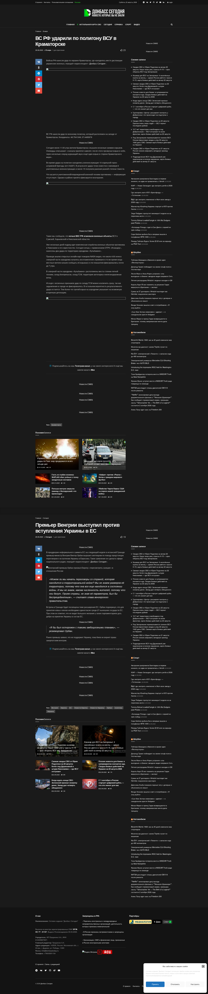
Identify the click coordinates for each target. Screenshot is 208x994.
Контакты (47, 2)
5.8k (63, 775)
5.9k (49, 754)
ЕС (70, 708)
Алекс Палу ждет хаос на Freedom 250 (146, 409)
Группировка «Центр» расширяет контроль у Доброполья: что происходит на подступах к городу (150, 114)
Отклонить (175, 984)
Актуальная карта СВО (90, 24)
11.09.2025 (103, 497)
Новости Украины (97, 708)
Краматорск (56, 425)
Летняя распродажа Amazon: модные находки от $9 (151, 280)
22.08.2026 (41, 754)
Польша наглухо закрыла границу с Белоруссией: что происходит (64, 491)
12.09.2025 (56, 497)
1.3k (63, 483)
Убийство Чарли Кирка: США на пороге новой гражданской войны (112, 491)
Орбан (109, 708)
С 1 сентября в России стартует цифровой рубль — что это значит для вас (152, 107)
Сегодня (46, 518)
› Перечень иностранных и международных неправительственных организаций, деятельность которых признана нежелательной (102, 924)
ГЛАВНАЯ (70, 24)
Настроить (195, 984)
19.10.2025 (41, 467)
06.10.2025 (88, 467)
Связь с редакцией (52, 964)
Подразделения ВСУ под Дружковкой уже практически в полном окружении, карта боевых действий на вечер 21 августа (152, 159)
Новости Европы (81, 708)
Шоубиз (137, 252)
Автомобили (139, 332)
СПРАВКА (119, 24)
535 (110, 788)
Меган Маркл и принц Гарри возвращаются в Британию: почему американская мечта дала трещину (149, 321)
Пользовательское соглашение (62, 2)
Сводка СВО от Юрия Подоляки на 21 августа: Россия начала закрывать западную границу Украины (151, 150)
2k (63, 497)
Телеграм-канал (82, 365)
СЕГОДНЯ (108, 24)
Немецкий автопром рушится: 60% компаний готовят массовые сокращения (102, 462)
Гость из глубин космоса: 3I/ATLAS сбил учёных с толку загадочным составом (65, 477)
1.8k (96, 754)
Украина (50, 711)
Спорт (136, 171)
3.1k (49, 467)
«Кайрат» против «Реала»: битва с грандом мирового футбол (110, 477)
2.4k (110, 497)
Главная (38, 31)
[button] (203, 966)
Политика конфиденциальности (175, 990)
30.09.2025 (103, 483)
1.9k (63, 791)
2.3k (110, 483)
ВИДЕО (137, 24)
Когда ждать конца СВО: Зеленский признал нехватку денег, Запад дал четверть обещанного (152, 101)
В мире (45, 31)
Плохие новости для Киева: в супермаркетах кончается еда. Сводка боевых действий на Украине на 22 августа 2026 (150, 94)
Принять (155, 984)
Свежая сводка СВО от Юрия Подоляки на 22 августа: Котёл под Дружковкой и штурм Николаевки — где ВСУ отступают (151, 86)
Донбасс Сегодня (97, 63)
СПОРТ (128, 24)
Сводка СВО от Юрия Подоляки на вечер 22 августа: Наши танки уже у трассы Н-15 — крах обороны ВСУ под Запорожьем (151, 69)
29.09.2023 (39, 50)
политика (118, 708)
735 (96, 467)
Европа (64, 708)
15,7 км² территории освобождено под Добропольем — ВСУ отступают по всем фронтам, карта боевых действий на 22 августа (151, 131)
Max (93, 369)
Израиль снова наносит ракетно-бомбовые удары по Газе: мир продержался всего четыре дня (56, 461)
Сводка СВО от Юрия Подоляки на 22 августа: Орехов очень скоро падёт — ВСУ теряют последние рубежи (151, 123)
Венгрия (55, 708)
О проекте (38, 2)
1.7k (110, 772)
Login (171, 2)
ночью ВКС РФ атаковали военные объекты (90, 236)
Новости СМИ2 (86, 142)
